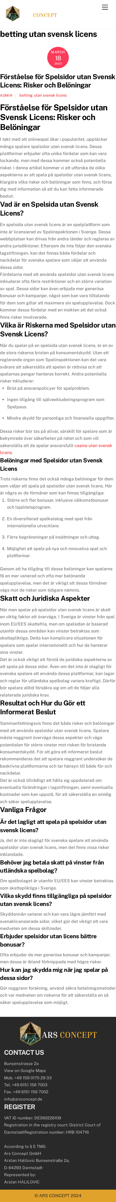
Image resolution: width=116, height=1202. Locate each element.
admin (6, 95)
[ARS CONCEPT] (31, 19)
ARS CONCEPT (54, 1195)
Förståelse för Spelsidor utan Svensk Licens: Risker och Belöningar (57, 81)
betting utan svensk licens (43, 95)
